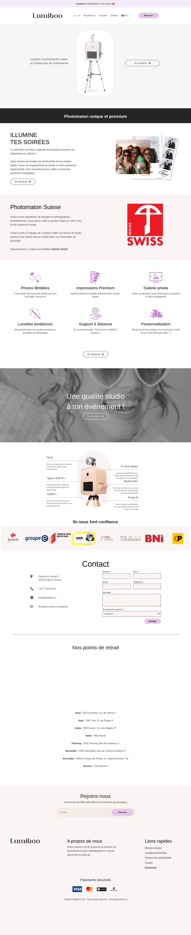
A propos (102, 15)
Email (105, 582)
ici (89, 854)
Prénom (106, 572)
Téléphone (138, 582)
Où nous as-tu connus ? (113, 609)
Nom (135, 572)
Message (106, 592)
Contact (114, 15)
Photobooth (89, 15)
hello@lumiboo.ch (118, 899)
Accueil (76, 15)
